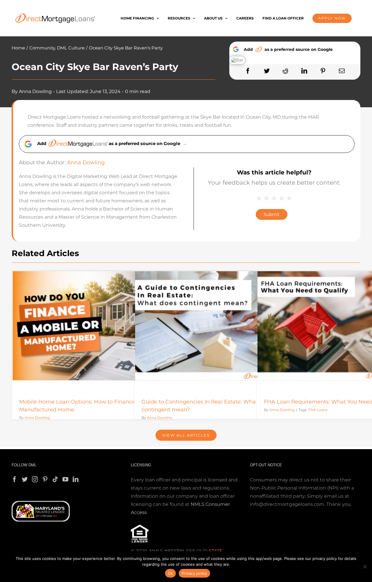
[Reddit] (285, 71)
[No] (365, 566)
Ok (170, 573)
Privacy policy (194, 573)
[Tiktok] (55, 479)
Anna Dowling (35, 91)
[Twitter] (267, 71)
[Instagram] (35, 479)
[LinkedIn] (304, 71)
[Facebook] (248, 71)
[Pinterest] (323, 71)
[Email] (342, 71)
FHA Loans (318, 410)
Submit (272, 214)
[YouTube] (65, 479)
